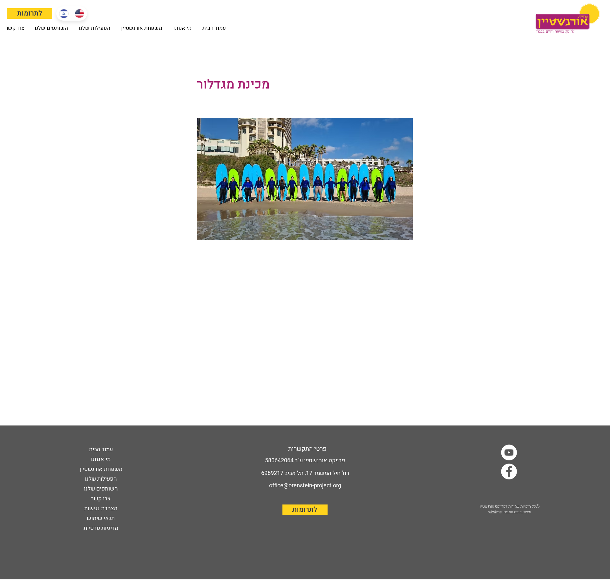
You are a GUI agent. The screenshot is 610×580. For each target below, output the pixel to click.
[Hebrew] (63, 13)
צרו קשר (101, 498)
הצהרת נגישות (101, 508)
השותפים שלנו (101, 488)
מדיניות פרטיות (101, 528)
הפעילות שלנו (101, 479)
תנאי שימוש (101, 518)
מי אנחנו (101, 459)
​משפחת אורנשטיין (100, 469)
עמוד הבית (101, 449)
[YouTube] (509, 452)
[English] (79, 13)
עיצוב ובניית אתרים (517, 512)
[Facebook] (509, 471)
